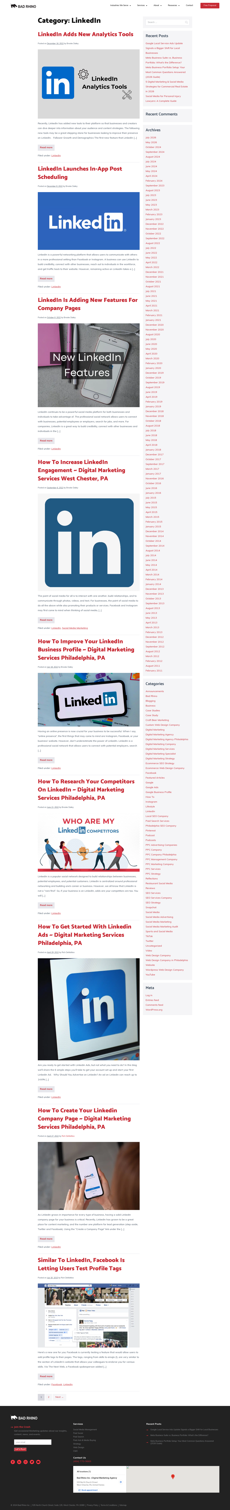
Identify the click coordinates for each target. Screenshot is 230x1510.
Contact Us (79, 1458)
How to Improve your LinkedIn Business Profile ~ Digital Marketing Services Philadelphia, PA (86, 650)
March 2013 (152, 627)
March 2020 (152, 359)
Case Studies (153, 711)
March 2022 (152, 267)
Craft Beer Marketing (157, 720)
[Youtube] (38, 1462)
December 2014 (155, 531)
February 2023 (154, 214)
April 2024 (151, 176)
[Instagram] (25, 1462)
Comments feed (154, 1005)
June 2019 (151, 392)
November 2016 (155, 479)
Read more (46, 147)
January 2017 (153, 474)
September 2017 (155, 464)
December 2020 (155, 325)
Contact (189, 6)
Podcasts (151, 840)
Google (149, 783)
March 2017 (152, 469)
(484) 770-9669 (82, 1461)
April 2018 (151, 445)
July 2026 (151, 138)
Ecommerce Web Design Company (165, 768)
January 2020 (153, 368)
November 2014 (155, 536)
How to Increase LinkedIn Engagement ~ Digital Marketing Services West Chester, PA (81, 471)
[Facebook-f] (13, 1462)
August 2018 (153, 426)
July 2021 (151, 291)
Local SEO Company (157, 816)
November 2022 (155, 229)
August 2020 (153, 335)
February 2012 (154, 661)
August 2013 (153, 608)
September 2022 (155, 238)
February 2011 (154, 671)
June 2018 (151, 435)
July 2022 (151, 248)
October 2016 (153, 483)
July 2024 (151, 162)
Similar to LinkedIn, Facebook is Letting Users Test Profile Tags (81, 1264)
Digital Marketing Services (160, 749)
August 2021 (153, 286)
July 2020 (151, 339)
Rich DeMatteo (68, 1136)
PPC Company (154, 850)
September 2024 (155, 152)
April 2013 (151, 623)
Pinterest (151, 831)
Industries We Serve (119, 6)
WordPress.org (154, 1010)
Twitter (149, 941)
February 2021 (154, 315)
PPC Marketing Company (160, 864)
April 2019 (151, 397)
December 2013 (155, 589)
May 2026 (151, 142)
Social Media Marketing (75, 628)
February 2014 (154, 579)
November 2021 (155, 277)
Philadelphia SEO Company (161, 826)
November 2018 (155, 416)
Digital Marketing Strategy (160, 759)
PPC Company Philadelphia (161, 855)
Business (150, 706)
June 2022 (151, 253)
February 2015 (154, 522)
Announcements (155, 691)
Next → (59, 1397)
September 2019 (155, 383)
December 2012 (155, 637)
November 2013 (155, 594)
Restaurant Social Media (159, 883)
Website (150, 965)
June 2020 (151, 344)
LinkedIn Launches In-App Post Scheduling (80, 173)
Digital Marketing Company (161, 744)
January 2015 (153, 527)
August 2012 (153, 651)
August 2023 (153, 190)
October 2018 (153, 421)
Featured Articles (155, 778)
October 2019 (153, 378)
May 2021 (151, 301)
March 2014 (152, 575)
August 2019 (153, 387)
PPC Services (153, 869)
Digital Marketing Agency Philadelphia (167, 739)
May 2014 (151, 565)
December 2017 (155, 455)
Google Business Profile (159, 792)
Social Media (153, 912)
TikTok (149, 936)
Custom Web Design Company (163, 725)
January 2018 (153, 450)
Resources (172, 6)
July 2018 (151, 431)
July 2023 (151, 195)
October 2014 (153, 541)
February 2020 (154, 363)
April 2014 (151, 570)
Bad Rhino (151, 696)
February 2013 (154, 632)
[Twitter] (32, 1462)
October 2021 (153, 282)
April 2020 (151, 354)
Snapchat (151, 907)
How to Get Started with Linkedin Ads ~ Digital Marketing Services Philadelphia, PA (84, 935)
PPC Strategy (153, 874)
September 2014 (155, 546)
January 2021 (153, 320)
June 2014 (151, 560)
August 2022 (153, 243)
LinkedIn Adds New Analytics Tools (85, 34)
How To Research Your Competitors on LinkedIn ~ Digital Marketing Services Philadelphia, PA (86, 790)
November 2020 (155, 330)
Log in (149, 995)
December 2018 (155, 411)
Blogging (150, 701)
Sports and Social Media (159, 931)
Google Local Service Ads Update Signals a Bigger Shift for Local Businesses (164, 48)
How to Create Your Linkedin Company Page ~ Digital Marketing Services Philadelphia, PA (84, 1119)
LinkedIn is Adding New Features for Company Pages (88, 304)
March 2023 (152, 210)
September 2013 (155, 603)
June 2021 (151, 296)
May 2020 (151, 349)
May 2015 (151, 507)
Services (141, 6)
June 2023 (151, 200)
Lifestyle (150, 807)
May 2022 (151, 258)
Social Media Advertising (159, 917)
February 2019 (154, 402)
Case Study (152, 715)
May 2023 (151, 205)
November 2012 (155, 642)
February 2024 (154, 181)
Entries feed (152, 1000)
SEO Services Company (159, 898)
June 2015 (151, 503)
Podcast (150, 835)
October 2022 (153, 234)
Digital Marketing (155, 730)
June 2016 (151, 488)
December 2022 (155, 224)
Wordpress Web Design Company (165, 970)
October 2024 (153, 147)
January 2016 (153, 493)
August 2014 (153, 551)
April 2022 (151, 262)
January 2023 (153, 219)
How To (150, 797)
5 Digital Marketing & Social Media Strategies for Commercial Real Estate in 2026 (167, 87)
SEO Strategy (153, 903)
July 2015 (151, 498)
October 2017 (153, 459)
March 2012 (152, 656)
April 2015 (151, 512)
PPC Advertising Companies (161, 845)
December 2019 (155, 373)
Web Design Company (158, 956)
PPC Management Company (161, 859)
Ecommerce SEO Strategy (160, 763)
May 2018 (151, 440)
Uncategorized (154, 946)
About (156, 6)
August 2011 (153, 666)
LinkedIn (56, 156)
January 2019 (153, 407)
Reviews (150, 888)
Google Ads (152, 787)
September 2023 (155, 186)
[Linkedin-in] (19, 1462)
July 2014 (151, 555)
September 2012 (155, 647)
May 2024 (151, 171)
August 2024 (153, 157)
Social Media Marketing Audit (162, 927)
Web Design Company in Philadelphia (167, 960)
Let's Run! (20, 1449)
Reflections (152, 879)
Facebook (56, 1385)
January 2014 (153, 584)
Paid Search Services (157, 821)
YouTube (150, 975)
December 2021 (155, 272)
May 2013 (151, 618)
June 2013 (151, 613)
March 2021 (152, 310)
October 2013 (153, 599)
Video (149, 951)
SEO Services (153, 893)
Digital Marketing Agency (160, 735)
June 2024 (151, 166)
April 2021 (151, 306)
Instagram (151, 802)
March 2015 (152, 517)
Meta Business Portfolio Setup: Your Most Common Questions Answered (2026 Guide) (166, 72)
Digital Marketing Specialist (161, 754)
